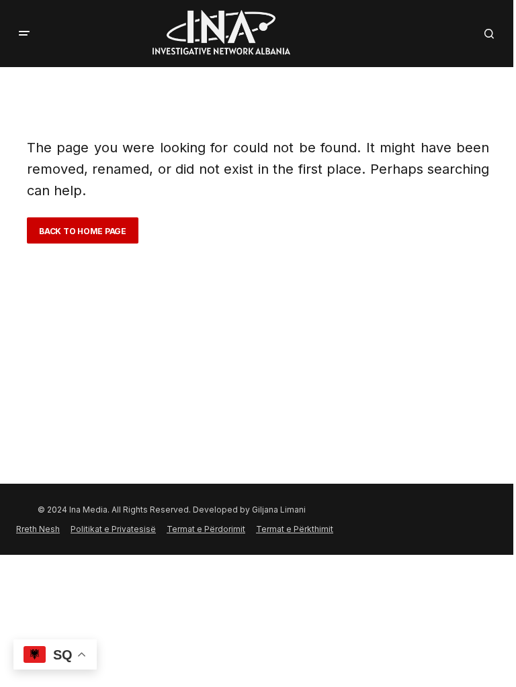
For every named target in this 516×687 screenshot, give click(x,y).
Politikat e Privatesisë (113, 529)
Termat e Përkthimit (294, 529)
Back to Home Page (82, 231)
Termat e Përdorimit (206, 529)
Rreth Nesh (38, 529)
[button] (24, 33)
